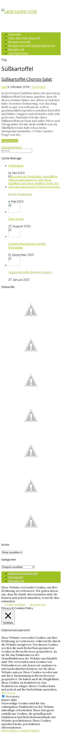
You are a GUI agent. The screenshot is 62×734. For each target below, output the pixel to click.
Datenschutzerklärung (23, 573)
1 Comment (38, 87)
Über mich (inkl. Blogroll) (24, 38)
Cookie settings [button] (15, 604)
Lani (4, 87)
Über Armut (16, 219)
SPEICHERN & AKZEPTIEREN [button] (20, 731)
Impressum (15, 577)
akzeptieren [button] (37, 604)
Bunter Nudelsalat (20, 194)
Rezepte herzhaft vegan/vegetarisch (31, 46)
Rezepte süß (16, 49)
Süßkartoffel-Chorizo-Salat (26, 79)
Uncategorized (11, 147)
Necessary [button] (8, 693)
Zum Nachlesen (18, 53)
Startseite (14, 34)
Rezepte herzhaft (19, 42)
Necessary (12, 696)
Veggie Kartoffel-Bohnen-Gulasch (30, 272)
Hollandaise (15, 166)
